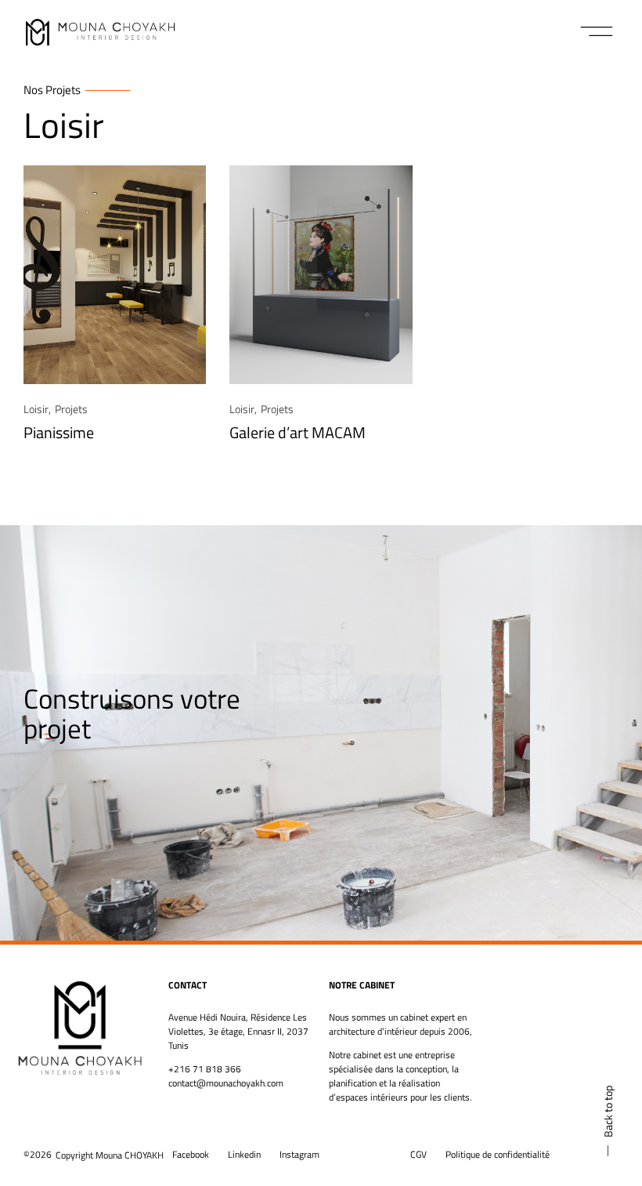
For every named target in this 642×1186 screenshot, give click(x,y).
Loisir (36, 409)
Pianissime (58, 432)
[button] (597, 31)
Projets (71, 409)
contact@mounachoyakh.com (225, 1082)
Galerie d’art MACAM (297, 432)
